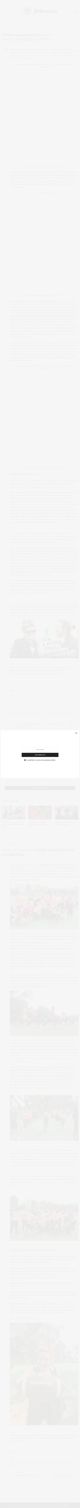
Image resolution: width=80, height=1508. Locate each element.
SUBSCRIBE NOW (40, 755)
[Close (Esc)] (76, 733)
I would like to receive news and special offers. (41, 760)
